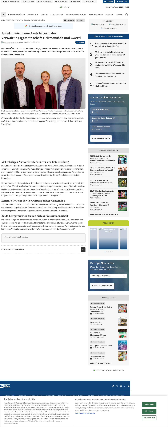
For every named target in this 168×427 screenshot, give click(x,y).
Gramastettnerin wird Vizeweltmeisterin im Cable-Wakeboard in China (110, 65)
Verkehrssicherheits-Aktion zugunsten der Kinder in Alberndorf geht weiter (110, 55)
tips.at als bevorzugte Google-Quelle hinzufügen (45, 26)
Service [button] (119, 14)
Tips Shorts (90, 1)
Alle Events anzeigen (100, 363)
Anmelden (123, 1)
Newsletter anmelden (102, 285)
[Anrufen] (124, 386)
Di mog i (76, 1)
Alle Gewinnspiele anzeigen (103, 215)
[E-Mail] (129, 386)
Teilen (81, 20)
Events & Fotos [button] (57, 14)
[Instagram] (121, 386)
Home (3, 20)
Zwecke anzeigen (149, 418)
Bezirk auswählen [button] (17, 14)
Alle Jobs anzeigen (101, 138)
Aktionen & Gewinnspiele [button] (76, 14)
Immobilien (62, 1)
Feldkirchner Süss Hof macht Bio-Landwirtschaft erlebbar (110, 74)
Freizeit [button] (45, 14)
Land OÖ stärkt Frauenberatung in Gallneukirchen (110, 84)
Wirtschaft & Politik (38, 20)
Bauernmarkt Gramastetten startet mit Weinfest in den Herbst (111, 44)
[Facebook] (113, 386)
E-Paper (110, 1)
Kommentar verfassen (12, 249)
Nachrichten (11, 20)
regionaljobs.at (12, 1)
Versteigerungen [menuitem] (96, 14)
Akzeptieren (149, 404)
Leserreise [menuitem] (109, 14)
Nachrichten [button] (33, 14)
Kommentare (71, 20)
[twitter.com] (117, 386)
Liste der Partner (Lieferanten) (85, 413)
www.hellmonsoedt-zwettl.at (18, 237)
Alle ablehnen (149, 411)
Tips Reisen (29, 1)
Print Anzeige (45, 1)
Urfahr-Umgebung (23, 20)
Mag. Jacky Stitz (25, 42)
